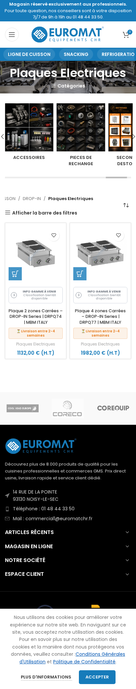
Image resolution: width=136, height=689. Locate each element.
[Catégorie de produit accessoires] (29, 133)
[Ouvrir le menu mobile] (12, 34)
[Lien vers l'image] (41, 446)
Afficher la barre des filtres (44, 213)
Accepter (97, 677)
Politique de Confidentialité (84, 661)
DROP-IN (32, 198)
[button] (15, 273)
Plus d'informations (46, 677)
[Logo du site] (68, 34)
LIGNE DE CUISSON (29, 54)
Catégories (71, 85)
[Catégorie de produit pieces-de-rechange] (81, 136)
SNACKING (76, 54)
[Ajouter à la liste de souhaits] (53, 235)
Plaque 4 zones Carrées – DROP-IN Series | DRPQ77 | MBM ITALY (100, 316)
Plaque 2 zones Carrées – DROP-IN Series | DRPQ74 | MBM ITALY (36, 316)
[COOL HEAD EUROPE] (22, 408)
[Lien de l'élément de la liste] (68, 495)
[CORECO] (67, 408)
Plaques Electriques (35, 344)
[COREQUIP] (113, 408)
